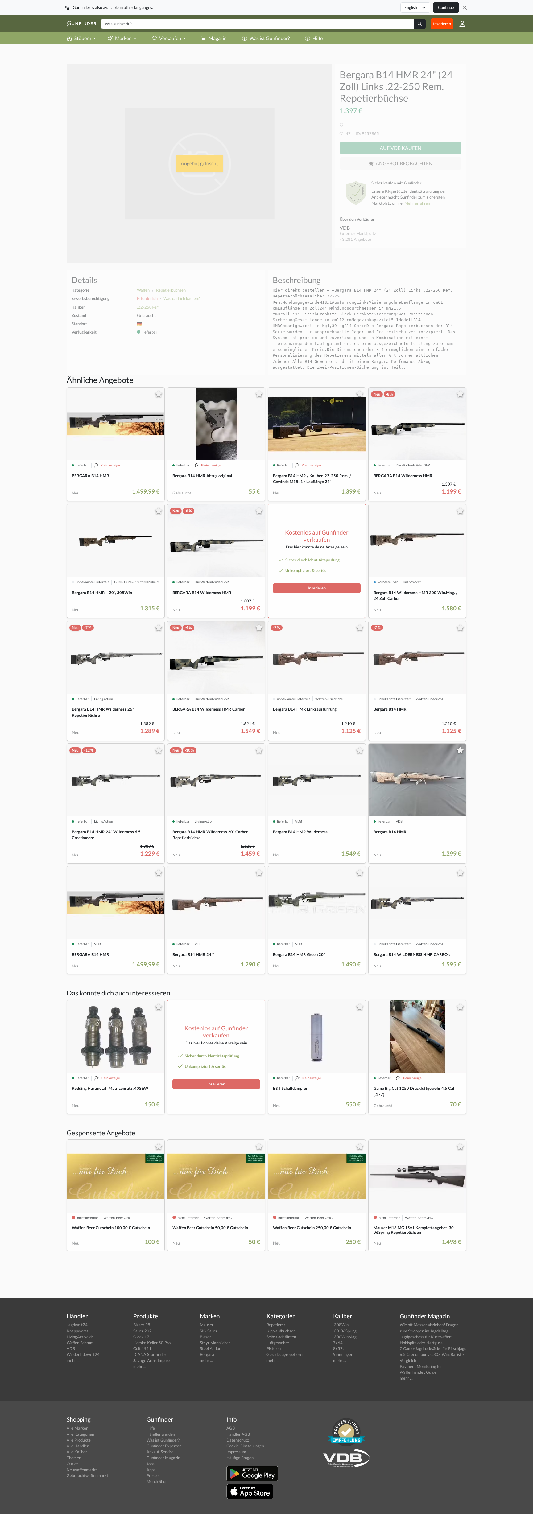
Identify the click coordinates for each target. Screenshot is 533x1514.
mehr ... (73, 1360)
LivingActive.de (80, 1336)
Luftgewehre (277, 1342)
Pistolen (273, 1348)
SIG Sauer (208, 1330)
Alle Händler (78, 1445)
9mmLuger (343, 1354)
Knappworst (77, 1330)
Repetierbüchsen (171, 290)
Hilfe (317, 38)
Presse (153, 1475)
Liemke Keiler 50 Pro (152, 1342)
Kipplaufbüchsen (280, 1330)
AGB (230, 1428)
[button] (459, 24)
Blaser (205, 1336)
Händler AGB (238, 1434)
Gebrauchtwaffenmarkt (87, 1475)
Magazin (218, 38)
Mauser (206, 1324)
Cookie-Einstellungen (245, 1445)
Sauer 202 (142, 1330)
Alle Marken (77, 1428)
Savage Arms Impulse (152, 1360)
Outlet (72, 1463)
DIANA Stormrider (149, 1354)
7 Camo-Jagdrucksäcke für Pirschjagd (433, 1348)
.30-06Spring (345, 1330)
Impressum (236, 1451)
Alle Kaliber (77, 1451)
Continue (446, 7)
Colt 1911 (142, 1348)
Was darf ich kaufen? (181, 298)
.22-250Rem (148, 307)
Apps (151, 1469)
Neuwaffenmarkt (82, 1469)
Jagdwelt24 (77, 1324)
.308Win (341, 1324)
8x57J (339, 1348)
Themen (74, 1457)
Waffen (143, 290)
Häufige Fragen (240, 1457)
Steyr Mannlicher (215, 1342)
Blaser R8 (141, 1324)
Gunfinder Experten (164, 1445)
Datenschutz (237, 1440)
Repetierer (275, 1324)
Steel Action (210, 1348)
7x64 (338, 1342)
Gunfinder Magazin (163, 1457)
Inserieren (442, 23)
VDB (345, 228)
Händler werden (161, 1434)
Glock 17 (141, 1336)
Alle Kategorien (80, 1434)
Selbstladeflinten (281, 1336)
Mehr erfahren (417, 203)
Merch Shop (157, 1481)
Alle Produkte (79, 1440)
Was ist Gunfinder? (270, 38)
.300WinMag (345, 1336)
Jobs (151, 1463)
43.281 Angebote (355, 239)
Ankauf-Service (160, 1451)
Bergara (207, 1354)
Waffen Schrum (80, 1342)
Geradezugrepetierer (285, 1354)
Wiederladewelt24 (83, 1354)
